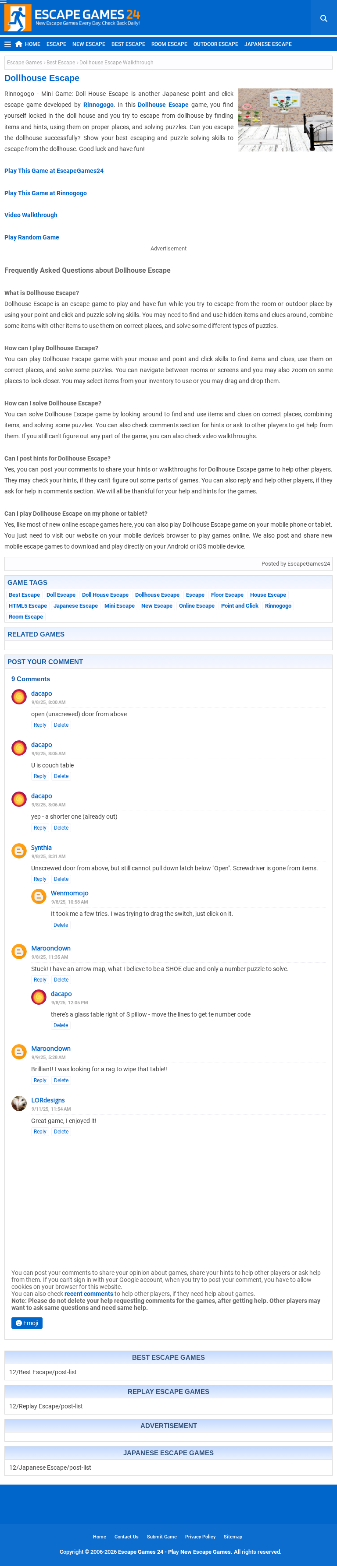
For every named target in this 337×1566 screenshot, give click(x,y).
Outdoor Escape (216, 44)
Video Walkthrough (30, 214)
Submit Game (162, 1537)
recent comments (89, 1293)
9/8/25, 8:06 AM (49, 805)
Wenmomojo (70, 893)
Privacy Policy (200, 1537)
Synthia (41, 847)
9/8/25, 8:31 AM (49, 856)
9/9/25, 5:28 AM (49, 1057)
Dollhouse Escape (163, 104)
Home (32, 44)
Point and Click (239, 605)
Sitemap (233, 1537)
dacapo (41, 693)
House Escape (268, 594)
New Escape (88, 44)
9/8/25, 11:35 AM (50, 957)
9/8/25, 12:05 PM (69, 1003)
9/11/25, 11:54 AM (51, 1109)
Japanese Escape (268, 44)
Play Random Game (31, 237)
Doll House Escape (105, 594)
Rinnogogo (98, 104)
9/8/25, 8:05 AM (49, 754)
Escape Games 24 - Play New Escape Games (174, 1551)
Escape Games (24, 63)
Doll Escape (61, 594)
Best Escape (128, 44)
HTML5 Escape (28, 605)
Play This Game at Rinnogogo (45, 193)
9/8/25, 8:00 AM (49, 702)
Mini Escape (119, 605)
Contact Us (127, 1537)
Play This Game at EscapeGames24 (54, 170)
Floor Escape (227, 594)
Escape (56, 44)
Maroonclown (51, 948)
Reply (40, 725)
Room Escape (169, 44)
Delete (61, 725)
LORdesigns (48, 1100)
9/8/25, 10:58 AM (69, 902)
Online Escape (197, 605)
